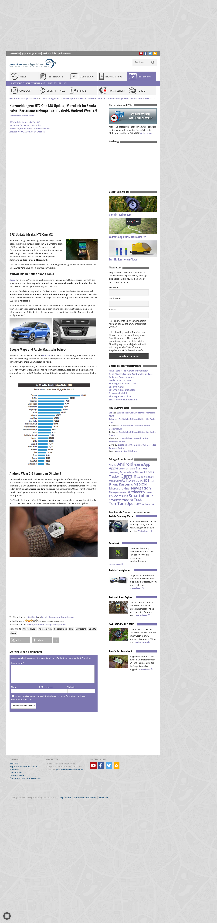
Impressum (65, 797)
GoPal (118, 480)
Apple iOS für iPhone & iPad (23, 766)
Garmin (128, 476)
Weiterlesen (144, 531)
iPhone (113, 484)
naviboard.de (49, 53)
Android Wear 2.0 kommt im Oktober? (27, 131)
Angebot (138, 464)
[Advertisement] (85, 25)
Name (14, 687)
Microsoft (116, 488)
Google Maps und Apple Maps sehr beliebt (30, 128)
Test (138, 499)
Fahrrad (124, 472)
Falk (132, 472)
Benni (44, 617)
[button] (20, 640)
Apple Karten (45, 628)
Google (141, 476)
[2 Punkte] (29, 620)
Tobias (112, 419)
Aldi (115, 465)
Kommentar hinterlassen (22, 115)
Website (71, 687)
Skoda (13, 279)
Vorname (114, 287)
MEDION (140, 484)
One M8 (92, 628)
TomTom (117, 503)
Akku (111, 465)
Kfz (132, 485)
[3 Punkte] (31, 620)
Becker (122, 468)
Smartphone (141, 495)
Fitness (139, 472)
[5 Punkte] (36, 620)
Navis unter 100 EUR (120, 380)
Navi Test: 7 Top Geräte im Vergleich (128, 370)
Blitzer (132, 469)
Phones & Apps (21, 98)
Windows (14, 769)
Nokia (123, 492)
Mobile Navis (16, 772)
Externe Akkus (117, 386)
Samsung (121, 496)
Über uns (103, 797)
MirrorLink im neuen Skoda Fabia (25, 125)
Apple (113, 468)
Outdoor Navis (17, 775)
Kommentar (17, 663)
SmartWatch (117, 500)
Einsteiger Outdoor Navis (122, 383)
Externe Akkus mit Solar (122, 389)
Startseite (15, 53)
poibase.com (64, 53)
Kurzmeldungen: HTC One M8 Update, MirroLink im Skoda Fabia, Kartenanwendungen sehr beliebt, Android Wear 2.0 (98, 98)
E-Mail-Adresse (46, 687)
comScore (47, 355)
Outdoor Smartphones (121, 377)
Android (34, 98)
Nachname (115, 298)
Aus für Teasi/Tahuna (126, 451)
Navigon (114, 492)
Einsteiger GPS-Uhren (120, 396)
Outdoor (133, 491)
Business (142, 468)
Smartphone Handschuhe (123, 399)
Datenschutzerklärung (85, 797)
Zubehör (150, 504)
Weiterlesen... (146, 133)
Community (114, 472)
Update (132, 503)
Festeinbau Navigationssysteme (49, 624)
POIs (112, 496)
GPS (126, 480)
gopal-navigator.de (31, 53)
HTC (71, 628)
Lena (111, 412)
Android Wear (29, 628)
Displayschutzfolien (119, 393)
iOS (146, 480)
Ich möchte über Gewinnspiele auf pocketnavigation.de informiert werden (127, 323)
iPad (152, 481)
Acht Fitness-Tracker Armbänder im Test (131, 373)
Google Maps (60, 628)
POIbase (146, 492)
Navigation (141, 488)
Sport (129, 500)
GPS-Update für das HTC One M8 (25, 122)
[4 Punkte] (34, 620)
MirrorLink (80, 628)
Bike (127, 469)
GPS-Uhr (135, 480)
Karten (124, 484)
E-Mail (112, 309)
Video (141, 504)
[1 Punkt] (26, 620)
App (146, 464)
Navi (126, 488)
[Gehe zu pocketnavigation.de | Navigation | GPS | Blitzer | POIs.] (11, 99)
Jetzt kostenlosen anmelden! (70, 769)
